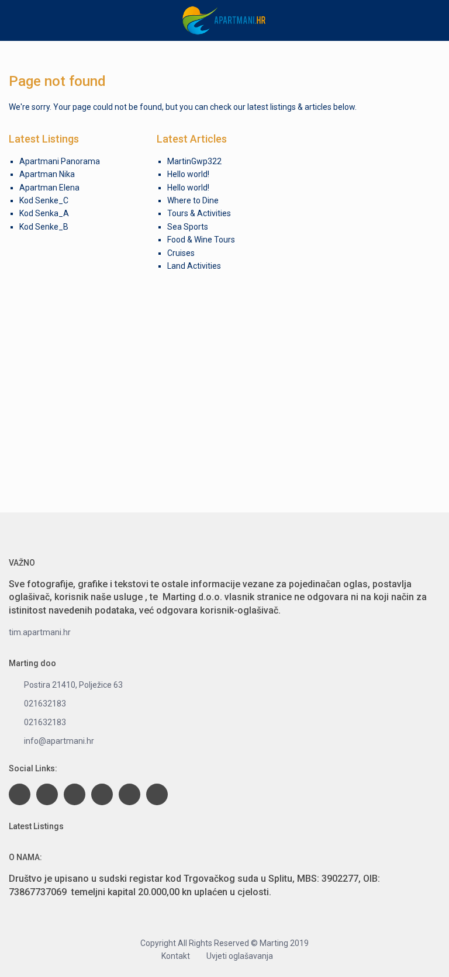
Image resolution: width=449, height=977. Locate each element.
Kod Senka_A (44, 213)
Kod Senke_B (43, 226)
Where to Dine (193, 200)
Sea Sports (187, 226)
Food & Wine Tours (201, 239)
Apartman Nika (47, 174)
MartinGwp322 (194, 161)
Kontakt (175, 956)
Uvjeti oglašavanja (239, 956)
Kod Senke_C (43, 200)
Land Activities (194, 266)
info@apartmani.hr (59, 741)
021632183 (45, 703)
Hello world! (188, 174)
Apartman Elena (49, 187)
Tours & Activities (199, 213)
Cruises (181, 253)
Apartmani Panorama (59, 161)
